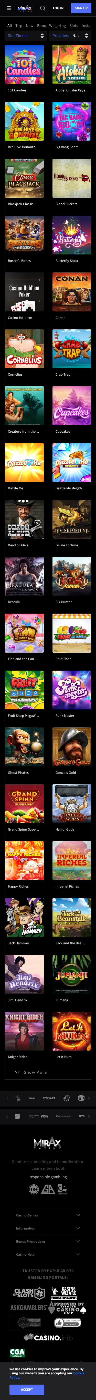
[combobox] (48, 26)
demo (24, 77)
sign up (81, 8)
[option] (10, 26)
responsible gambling (48, 1177)
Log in (58, 8)
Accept (27, 1389)
